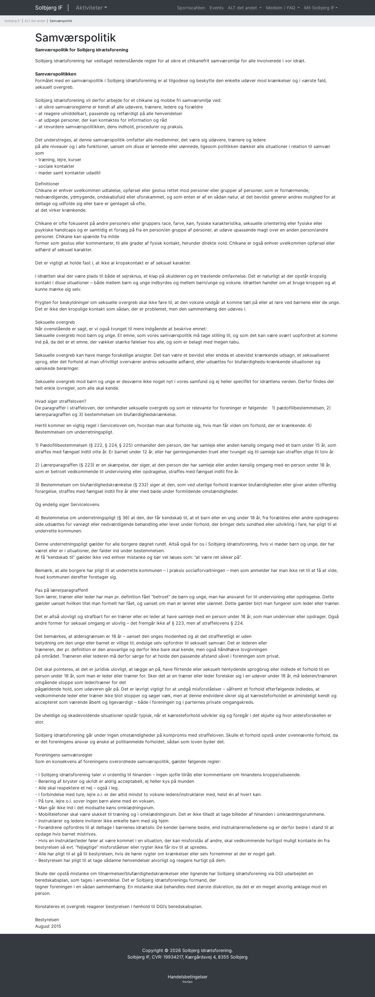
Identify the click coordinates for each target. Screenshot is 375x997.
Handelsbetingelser (188, 976)
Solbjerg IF (49, 7)
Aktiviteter (89, 7)
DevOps (187, 981)
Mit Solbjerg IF (319, 7)
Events (216, 7)
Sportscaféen (191, 7)
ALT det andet (243, 7)
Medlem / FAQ (281, 7)
